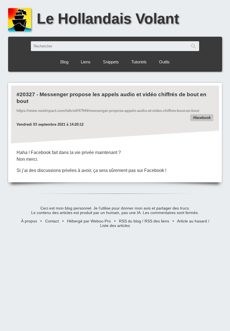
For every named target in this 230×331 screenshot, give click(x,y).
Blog (64, 61)
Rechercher (193, 46)
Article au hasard (192, 221)
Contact (52, 221)
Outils (164, 61)
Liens (86, 61)
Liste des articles (115, 225)
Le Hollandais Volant (108, 18)
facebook (203, 118)
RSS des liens (156, 221)
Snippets (111, 61)
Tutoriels (139, 61)
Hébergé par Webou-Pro (89, 221)
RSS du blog (130, 221)
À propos (29, 221)
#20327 (26, 94)
